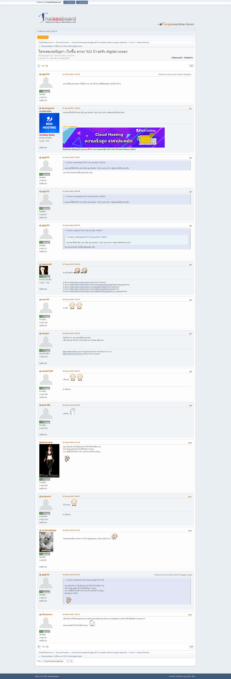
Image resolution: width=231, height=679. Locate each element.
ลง (38, 66)
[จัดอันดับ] (40, 431)
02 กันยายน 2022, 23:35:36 (71, 405)
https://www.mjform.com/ (72, 351)
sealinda (103, 42)
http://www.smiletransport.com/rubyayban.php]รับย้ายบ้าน (91, 287)
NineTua (110, 42)
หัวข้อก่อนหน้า (177, 57)
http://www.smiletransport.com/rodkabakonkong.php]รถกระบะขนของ (95, 291)
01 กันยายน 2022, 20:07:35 (71, 225)
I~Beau (139, 42)
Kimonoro (47, 614)
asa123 (45, 299)
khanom (146, 42)
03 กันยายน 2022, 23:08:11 (71, 496)
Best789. (46, 405)
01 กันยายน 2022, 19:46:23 (71, 108)
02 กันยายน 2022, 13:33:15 (71, 299)
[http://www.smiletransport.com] (40, 285)
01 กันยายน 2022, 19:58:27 (71, 157)
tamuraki (47, 264)
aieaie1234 (47, 371)
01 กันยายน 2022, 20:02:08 (71, 191)
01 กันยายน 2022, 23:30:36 (71, 264)
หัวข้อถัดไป (188, 57)
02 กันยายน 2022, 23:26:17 (71, 371)
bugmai (116, 42)
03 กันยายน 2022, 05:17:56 (71, 442)
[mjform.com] (40, 360)
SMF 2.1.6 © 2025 (41, 676)
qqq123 (45, 74)
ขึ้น (39, 647)
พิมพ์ (191, 66)
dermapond (48, 108)
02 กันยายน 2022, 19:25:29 (71, 333)
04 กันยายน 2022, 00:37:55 (71, 575)
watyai (45, 333)
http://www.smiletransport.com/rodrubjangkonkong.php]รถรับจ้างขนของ (96, 285)
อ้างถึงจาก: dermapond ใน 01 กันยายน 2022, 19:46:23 (86, 162)
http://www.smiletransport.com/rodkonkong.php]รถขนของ (91, 289)
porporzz (46, 496)
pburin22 (123, 42)
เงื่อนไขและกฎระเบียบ (183, 676)
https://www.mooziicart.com (73, 354)
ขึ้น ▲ (194, 676)
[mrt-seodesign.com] (40, 563)
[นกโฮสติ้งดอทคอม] (40, 144)
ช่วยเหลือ (172, 676)
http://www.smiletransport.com (81, 282)
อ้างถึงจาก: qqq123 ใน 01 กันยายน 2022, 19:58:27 (84, 230)
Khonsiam (47, 442)
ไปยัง (39, 661)
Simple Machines (53, 676)
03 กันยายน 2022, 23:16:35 (71, 530)
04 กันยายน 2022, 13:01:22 (71, 614)
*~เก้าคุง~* (132, 42)
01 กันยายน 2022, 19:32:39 (71, 74)
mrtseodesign (49, 530)
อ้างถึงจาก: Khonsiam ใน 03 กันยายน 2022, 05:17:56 (85, 580)
